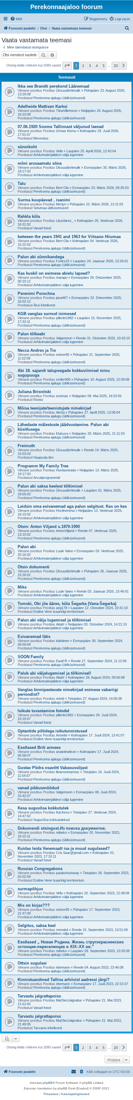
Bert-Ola (62, 188)
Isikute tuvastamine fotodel (43, 710)
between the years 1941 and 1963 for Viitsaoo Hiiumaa (69, 236)
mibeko (61, 832)
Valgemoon (64, 338)
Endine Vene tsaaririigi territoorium (58, 611)
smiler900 (63, 379)
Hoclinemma (65, 510)
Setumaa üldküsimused (50, 208)
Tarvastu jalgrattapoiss (39, 996)
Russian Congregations (40, 868)
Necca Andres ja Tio (37, 350)
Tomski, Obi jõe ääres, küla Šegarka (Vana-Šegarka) (67, 603)
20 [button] (116, 65)
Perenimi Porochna (36, 293)
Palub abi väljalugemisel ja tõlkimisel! (54, 673)
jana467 (62, 298)
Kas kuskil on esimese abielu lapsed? (54, 273)
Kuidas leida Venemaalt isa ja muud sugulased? (64, 848)
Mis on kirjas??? (34, 905)
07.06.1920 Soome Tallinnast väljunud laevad (61, 126)
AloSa (60, 412)
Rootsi (38, 399)
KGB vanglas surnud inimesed (47, 313)
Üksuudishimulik (68, 90)
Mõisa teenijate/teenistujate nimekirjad (54, 408)
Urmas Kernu (66, 131)
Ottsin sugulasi (32, 963)
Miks (22, 587)
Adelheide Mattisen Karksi (42, 106)
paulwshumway (67, 873)
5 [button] (103, 65)
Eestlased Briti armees (39, 747)
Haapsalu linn (43, 457)
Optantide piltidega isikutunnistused (52, 731)
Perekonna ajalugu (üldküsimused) (59, 98)
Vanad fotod (42, 228)
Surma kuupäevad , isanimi (44, 200)
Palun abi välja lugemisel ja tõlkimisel (54, 620)
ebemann (63, 967)
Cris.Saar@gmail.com (72, 853)
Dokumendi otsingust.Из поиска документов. (62, 828)
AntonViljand (65, 531)
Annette (61, 735)
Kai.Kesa (62, 812)
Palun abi (27, 546)
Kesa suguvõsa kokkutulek (43, 808)
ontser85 (62, 354)
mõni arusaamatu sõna (40, 163)
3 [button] (90, 65)
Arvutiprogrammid (46, 477)
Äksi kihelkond (44, 305)
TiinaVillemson (66, 110)
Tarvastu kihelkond (47, 1028)
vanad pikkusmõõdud (38, 788)
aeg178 (61, 608)
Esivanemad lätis (34, 636)
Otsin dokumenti (33, 567)
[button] (67, 65)
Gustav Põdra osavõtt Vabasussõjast (53, 767)
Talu (22, 183)
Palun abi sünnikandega (41, 256)
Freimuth (26, 445)
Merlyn (61, 204)
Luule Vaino (64, 551)
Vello (59, 151)
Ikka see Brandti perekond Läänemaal (53, 86)
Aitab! (60, 624)
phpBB (48, 1082)
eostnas (62, 396)
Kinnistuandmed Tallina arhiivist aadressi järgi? (63, 979)
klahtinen (62, 641)
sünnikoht (27, 146)
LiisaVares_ (64, 220)
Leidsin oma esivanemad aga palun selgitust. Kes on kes (72, 506)
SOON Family (31, 656)
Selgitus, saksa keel (37, 925)
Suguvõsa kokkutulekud (51, 820)
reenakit (62, 930)
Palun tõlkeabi (31, 334)
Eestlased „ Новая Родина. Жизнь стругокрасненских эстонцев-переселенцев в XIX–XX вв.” (71, 944)
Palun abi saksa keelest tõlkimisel (50, 486)
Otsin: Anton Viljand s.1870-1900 (49, 526)
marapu (61, 277)
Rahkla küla (29, 216)
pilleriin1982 (64, 318)
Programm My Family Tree (43, 466)
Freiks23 (62, 261)
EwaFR (61, 661)
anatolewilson (66, 752)
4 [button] (97, 65)
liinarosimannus (67, 772)
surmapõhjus (30, 889)
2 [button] (83, 65)
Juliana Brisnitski (34, 391)
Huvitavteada (66, 470)
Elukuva (62, 433)
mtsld (60, 698)
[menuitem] (16, 19)
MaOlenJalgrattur (69, 1000)
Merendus (41, 138)
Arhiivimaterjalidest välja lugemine (58, 155)
